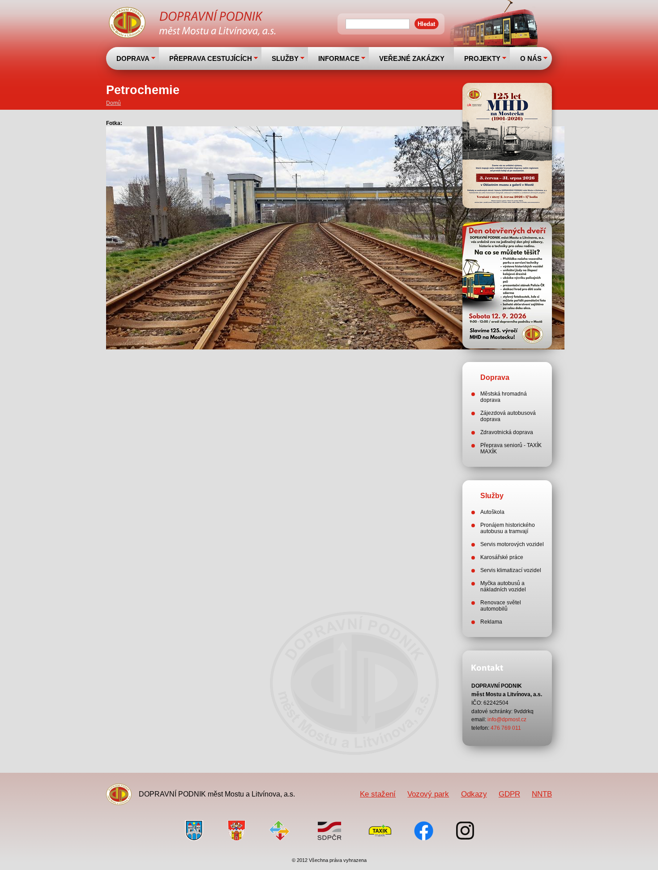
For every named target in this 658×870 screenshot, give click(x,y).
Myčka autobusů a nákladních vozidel (503, 586)
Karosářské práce (501, 557)
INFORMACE (338, 58)
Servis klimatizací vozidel (510, 570)
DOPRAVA (133, 58)
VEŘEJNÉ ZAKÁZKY (411, 58)
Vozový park (428, 793)
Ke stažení (378, 793)
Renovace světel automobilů (500, 605)
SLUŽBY (285, 58)
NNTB (542, 793)
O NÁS (531, 58)
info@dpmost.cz (506, 719)
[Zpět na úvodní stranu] (193, 23)
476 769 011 (506, 728)
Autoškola (492, 512)
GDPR (509, 793)
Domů (113, 103)
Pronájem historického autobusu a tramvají (507, 528)
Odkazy (474, 793)
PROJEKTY (482, 58)
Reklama (491, 622)
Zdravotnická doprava (506, 432)
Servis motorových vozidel (512, 544)
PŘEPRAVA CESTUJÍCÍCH (210, 58)
